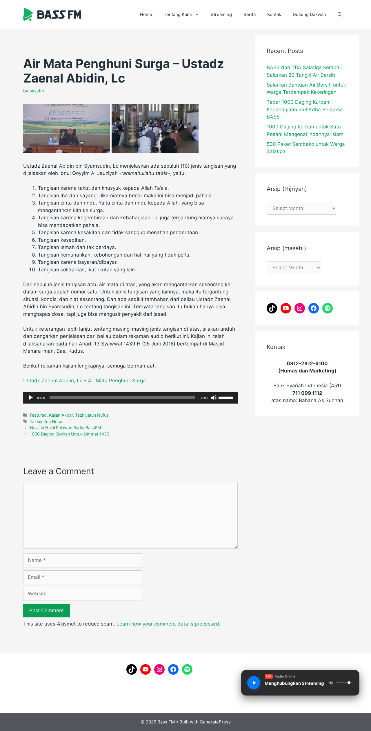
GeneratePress (215, 722)
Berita (249, 14)
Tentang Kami (178, 14)
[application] (130, 398)
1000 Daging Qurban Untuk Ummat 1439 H (72, 433)
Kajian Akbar (61, 415)
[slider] (227, 397)
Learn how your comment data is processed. (169, 624)
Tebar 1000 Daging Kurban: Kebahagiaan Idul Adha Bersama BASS (305, 109)
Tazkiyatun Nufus (92, 415)
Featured (38, 415)
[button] (340, 14)
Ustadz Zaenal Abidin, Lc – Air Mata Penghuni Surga (84, 381)
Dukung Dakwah (309, 14)
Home (146, 14)
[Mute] (214, 398)
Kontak (274, 14)
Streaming (221, 14)
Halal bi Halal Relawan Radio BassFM (65, 427)
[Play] (31, 398)
